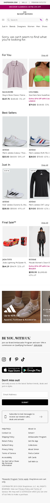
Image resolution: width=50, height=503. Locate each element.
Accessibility (7, 457)
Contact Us (6, 433)
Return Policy (7, 441)
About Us (32, 429)
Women (31, 26)
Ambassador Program (37, 437)
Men (38, 26)
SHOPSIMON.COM (10, 2)
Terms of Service (9, 453)
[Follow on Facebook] (10, 361)
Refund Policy (7, 445)
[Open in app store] (12, 372)
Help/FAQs (6, 429)
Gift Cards (32, 457)
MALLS (24, 2)
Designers (21, 26)
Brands (12, 26)
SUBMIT (25, 402)
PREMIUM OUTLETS (38, 2)
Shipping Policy (8, 437)
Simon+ (31, 433)
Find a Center (33, 453)
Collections (32, 445)
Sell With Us (33, 461)
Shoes (44, 26)
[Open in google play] (32, 372)
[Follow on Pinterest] (17, 361)
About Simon (33, 449)
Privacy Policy (7, 449)
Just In (5, 26)
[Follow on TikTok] (23, 361)
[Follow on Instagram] (4, 361)
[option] (15, 82)
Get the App (33, 441)
